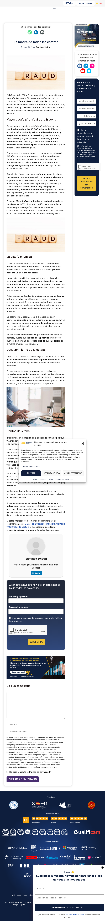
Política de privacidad (56, 479)
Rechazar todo (52, 473)
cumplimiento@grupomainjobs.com (23, 760)
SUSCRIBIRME (36, 642)
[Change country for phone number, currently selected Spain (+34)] (80, 116)
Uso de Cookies (30, 895)
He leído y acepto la (30, 772)
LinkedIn (36, 573)
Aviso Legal (16, 895)
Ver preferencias (73, 473)
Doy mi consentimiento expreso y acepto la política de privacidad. (85, 136)
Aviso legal (69, 479)
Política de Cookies (39, 479)
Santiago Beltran (36, 558)
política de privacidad (75, 915)
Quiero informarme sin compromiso (86, 183)
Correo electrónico (19, 607)
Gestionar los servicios (31, 466)
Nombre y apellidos (19, 596)
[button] (82, 443)
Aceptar (31, 473)
